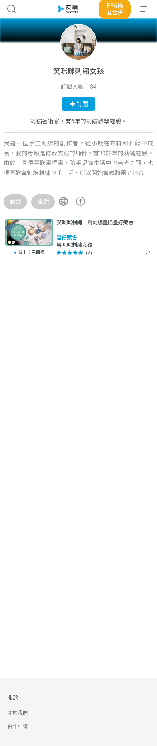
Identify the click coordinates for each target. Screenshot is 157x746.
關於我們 (17, 712)
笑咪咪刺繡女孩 (74, 245)
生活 (43, 201)
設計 (15, 201)
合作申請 (17, 726)
